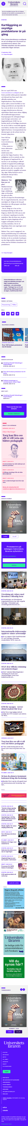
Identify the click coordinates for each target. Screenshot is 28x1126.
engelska (6, 268)
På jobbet (4, 772)
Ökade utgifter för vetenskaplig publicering (9, 826)
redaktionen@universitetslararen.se (14, 489)
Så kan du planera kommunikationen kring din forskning (14, 777)
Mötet (3, 832)
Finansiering (6, 304)
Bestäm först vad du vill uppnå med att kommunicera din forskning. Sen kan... (14, 782)
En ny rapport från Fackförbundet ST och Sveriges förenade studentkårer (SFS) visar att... (13, 638)
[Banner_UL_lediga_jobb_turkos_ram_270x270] (14, 954)
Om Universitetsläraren (11, 1080)
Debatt (5, 461)
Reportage (6, 1054)
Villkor (14, 304)
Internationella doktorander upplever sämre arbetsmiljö (13, 632)
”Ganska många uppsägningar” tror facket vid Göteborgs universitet (8, 809)
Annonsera (6, 1082)
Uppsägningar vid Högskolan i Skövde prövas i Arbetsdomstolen (8, 818)
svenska (12, 265)
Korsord (5, 1089)
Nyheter (4, 19)
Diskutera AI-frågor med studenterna (8, 842)
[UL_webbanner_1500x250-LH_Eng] (14, 797)
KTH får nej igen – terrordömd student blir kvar (12, 708)
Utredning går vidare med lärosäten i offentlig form (12, 595)
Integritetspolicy (9, 1091)
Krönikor (5, 428)
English (5, 1094)
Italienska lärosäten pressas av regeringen (9, 850)
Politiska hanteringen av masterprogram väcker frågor (12, 381)
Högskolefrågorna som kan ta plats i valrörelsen (8, 859)
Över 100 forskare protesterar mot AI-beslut (14, 372)
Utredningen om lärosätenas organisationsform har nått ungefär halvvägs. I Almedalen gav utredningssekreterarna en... (13, 602)
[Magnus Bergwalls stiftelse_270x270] (14, 908)
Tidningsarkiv (7, 1087)
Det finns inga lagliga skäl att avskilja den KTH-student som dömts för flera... (13, 713)
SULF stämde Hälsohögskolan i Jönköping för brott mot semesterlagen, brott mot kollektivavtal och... (12, 674)
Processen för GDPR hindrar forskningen (7, 867)
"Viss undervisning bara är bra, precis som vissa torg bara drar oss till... (13, 748)
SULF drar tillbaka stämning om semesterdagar (13, 668)
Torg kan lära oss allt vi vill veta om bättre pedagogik (13, 438)
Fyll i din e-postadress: (9, 556)
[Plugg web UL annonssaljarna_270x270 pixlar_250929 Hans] (14, 977)
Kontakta (6, 1077)
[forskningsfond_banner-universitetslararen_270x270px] (14, 931)
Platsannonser (7, 1066)
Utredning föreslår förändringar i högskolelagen (13, 363)
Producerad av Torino (6, 1124)
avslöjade (10, 93)
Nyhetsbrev (7, 1084)
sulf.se (5, 1107)
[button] (25, 4)
